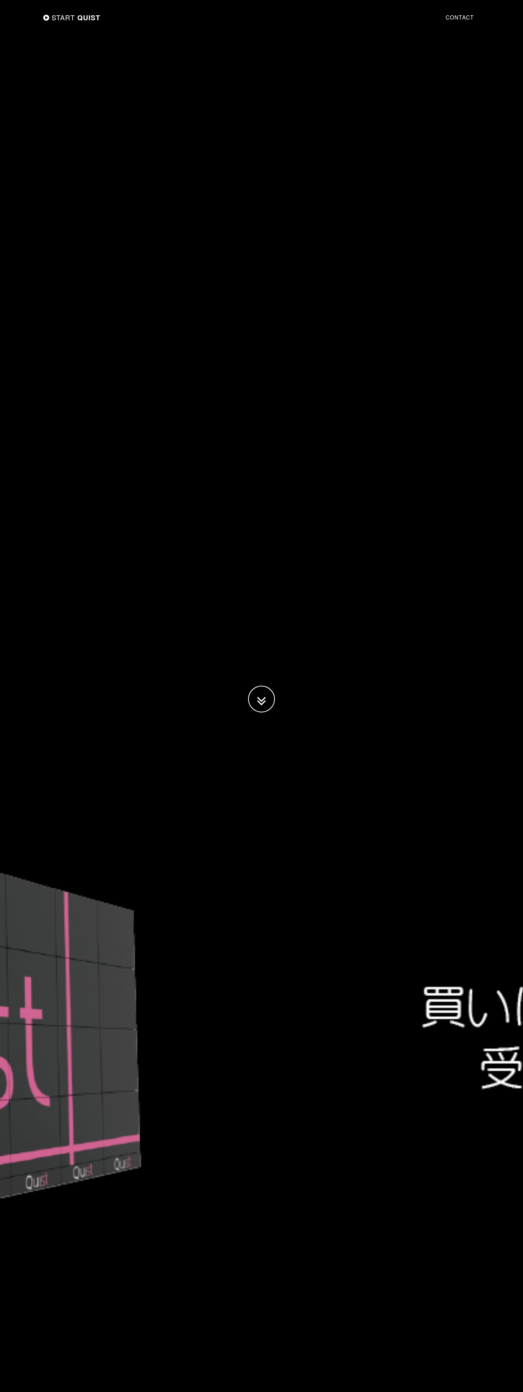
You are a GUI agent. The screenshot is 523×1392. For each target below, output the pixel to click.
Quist (76, 17)
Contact (460, 17)
